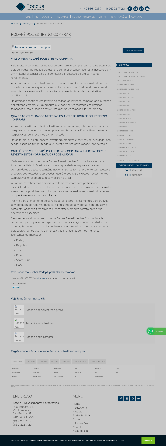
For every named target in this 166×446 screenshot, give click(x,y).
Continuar (148, 440)
